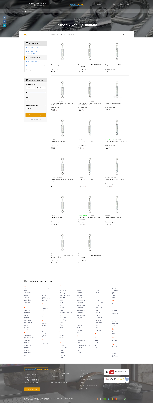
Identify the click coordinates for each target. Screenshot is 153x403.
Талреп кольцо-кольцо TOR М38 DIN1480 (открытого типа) (89, 256)
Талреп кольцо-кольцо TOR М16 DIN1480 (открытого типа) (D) (89, 103)
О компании (84, 373)
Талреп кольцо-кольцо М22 (58, 141)
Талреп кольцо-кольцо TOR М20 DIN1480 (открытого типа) (116, 142)
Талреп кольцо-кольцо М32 (58, 217)
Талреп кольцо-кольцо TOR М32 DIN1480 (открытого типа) (62, 256)
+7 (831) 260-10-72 (32, 377)
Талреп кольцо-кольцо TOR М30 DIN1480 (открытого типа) (89, 218)
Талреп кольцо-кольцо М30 (85, 179)
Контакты (83, 388)
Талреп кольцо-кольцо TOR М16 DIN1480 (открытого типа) (62, 103)
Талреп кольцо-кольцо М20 (113, 103)
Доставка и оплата (86, 379)
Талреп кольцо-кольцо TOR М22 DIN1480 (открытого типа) (62, 180)
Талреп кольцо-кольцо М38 (113, 217)
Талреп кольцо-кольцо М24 (85, 141)
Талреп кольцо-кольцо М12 (58, 65)
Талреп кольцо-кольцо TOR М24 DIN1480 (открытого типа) (116, 180)
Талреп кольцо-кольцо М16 (113, 65)
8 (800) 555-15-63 (36, 3)
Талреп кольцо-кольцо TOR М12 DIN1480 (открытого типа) (89, 65)
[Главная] (56, 20)
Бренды (82, 382)
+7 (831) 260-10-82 (32, 380)
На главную (84, 370)
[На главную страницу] (76, 4)
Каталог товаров (86, 376)
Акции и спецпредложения (89, 385)
